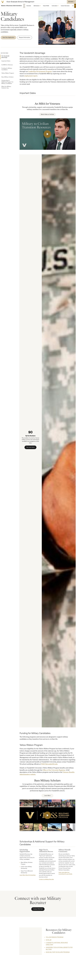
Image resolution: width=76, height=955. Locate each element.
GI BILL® (48, 940)
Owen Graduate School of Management (20, 2)
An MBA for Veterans (7, 65)
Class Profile (46, 5)
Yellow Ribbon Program (7, 73)
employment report (30, 76)
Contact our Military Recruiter (46, 879)
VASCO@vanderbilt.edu (49, 764)
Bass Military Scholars (7, 77)
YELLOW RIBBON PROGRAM (54, 937)
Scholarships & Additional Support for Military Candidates (7, 82)
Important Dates (5, 61)
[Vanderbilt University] (2, 2)
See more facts (30, 447)
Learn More (47, 795)
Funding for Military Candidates (6, 69)
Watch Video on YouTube (47, 114)
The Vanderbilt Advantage (5, 56)
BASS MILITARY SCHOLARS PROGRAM (58, 952)
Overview (28, 5)
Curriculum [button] (54, 5)
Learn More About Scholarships (28, 875)
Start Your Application (8, 37)
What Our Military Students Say (6, 87)
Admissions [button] (36, 5)
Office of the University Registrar (54, 770)
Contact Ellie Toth (38, 909)
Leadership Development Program (40, 71)
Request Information (24, 37)
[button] (71, 2)
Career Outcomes (65, 5)
